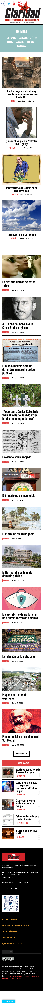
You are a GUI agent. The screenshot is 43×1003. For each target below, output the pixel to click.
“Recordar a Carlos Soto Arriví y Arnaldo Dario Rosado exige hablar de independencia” (20, 415)
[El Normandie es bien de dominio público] (21, 556)
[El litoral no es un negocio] (21, 518)
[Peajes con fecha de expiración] (21, 679)
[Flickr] (7, 888)
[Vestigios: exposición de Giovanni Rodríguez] (8, 772)
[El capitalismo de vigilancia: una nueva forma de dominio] (21, 598)
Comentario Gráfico (28, 37)
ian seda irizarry (26, 195)
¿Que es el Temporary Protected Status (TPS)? (21, 142)
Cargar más (20, 753)
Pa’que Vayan (21, 776)
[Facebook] (3, 888)
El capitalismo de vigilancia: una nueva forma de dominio (20, 616)
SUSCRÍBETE (9, 931)
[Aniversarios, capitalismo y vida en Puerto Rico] (21, 169)
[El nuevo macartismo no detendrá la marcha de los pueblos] (21, 350)
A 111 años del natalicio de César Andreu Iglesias (17, 326)
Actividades (11, 37)
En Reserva (20, 837)
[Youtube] (15, 888)
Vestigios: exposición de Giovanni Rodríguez (28, 771)
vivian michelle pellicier (25, 148)
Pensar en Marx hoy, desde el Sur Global (20, 738)
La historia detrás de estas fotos (18, 284)
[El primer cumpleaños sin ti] (8, 833)
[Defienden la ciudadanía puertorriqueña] (8, 819)
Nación (6, 539)
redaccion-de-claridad (25, 101)
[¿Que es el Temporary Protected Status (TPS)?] (21, 122)
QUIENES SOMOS (12, 943)
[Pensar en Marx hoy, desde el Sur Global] (21, 721)
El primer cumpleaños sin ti (26, 832)
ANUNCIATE (8, 937)
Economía (20, 41)
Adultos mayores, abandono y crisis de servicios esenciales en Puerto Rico (22, 94)
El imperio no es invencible (18, 495)
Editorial (31, 41)
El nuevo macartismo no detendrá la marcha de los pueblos (18, 369)
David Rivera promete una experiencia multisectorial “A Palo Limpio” (26, 787)
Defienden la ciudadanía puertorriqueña (27, 818)
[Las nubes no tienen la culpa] (21, 215)
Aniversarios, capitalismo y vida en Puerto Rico (21, 189)
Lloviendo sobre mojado (16, 457)
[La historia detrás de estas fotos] (21, 266)
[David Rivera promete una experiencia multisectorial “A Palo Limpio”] (8, 786)
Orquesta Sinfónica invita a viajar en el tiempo (25, 803)
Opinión (12, 101)
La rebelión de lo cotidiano (18, 656)
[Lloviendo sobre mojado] (21, 441)
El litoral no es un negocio (18, 534)
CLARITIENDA (10, 919)
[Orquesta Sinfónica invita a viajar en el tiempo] (8, 804)
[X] (11, 888)
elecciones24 (21, 45)
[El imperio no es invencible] (21, 479)
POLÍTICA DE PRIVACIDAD (16, 925)
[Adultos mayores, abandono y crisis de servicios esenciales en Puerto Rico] (21, 72)
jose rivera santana (25, 238)
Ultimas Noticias (22, 823)
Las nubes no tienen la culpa (21, 234)
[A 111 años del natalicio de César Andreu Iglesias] (21, 308)
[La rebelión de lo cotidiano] (21, 640)
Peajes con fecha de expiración (14, 696)
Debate (10, 41)
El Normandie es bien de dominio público (17, 574)
